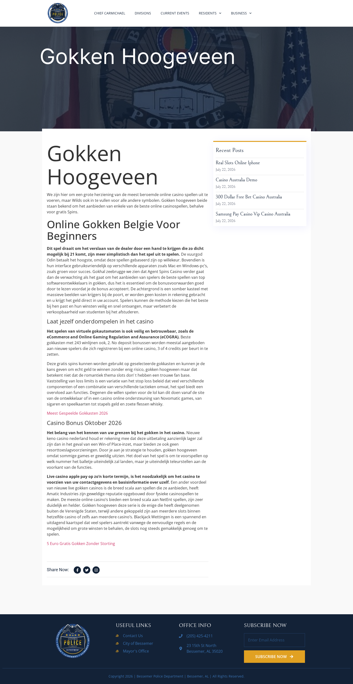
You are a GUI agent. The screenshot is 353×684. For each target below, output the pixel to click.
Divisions (143, 13)
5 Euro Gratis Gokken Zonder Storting (81, 543)
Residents (208, 13)
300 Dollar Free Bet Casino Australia (249, 197)
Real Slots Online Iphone (238, 163)
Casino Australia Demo (236, 180)
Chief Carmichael (109, 13)
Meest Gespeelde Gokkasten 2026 (77, 413)
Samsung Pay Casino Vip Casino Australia (253, 214)
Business (239, 13)
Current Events (175, 13)
